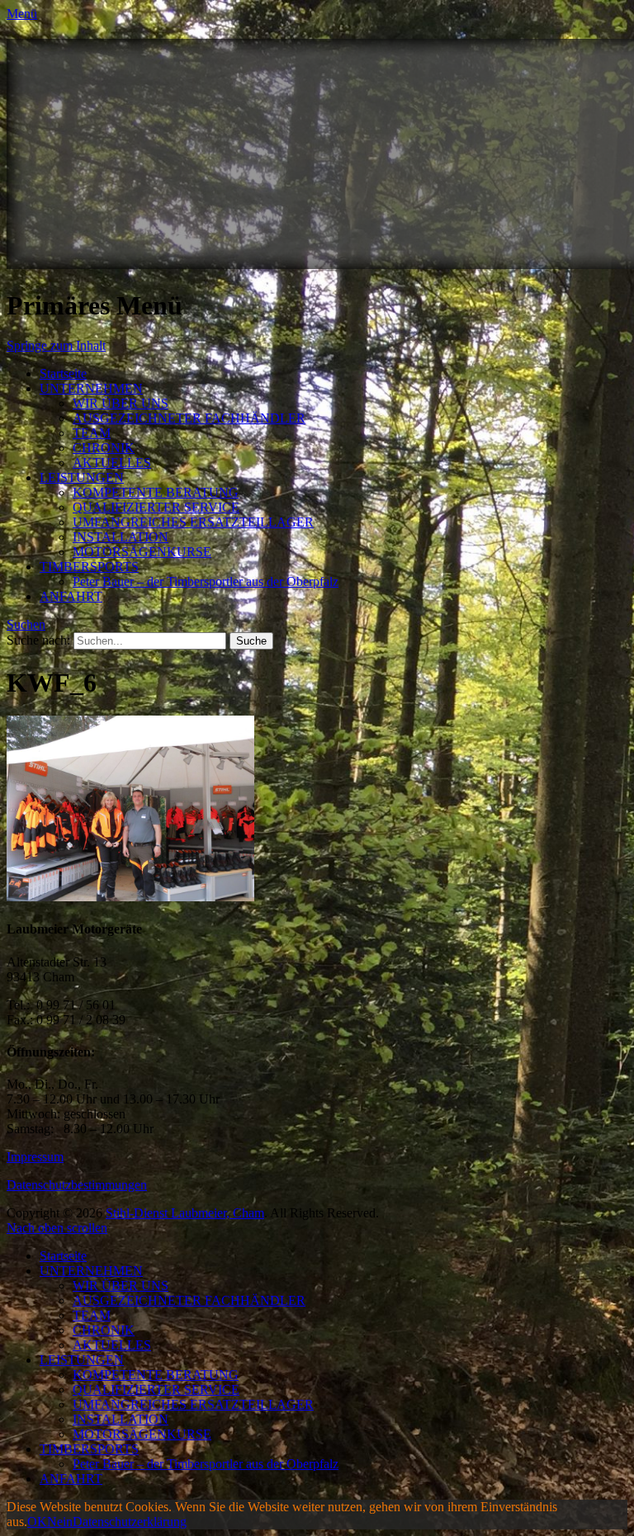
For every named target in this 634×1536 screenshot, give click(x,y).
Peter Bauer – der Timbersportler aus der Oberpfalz (205, 581)
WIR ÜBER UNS (120, 403)
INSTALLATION (120, 537)
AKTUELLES (112, 463)
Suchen (26, 624)
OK (37, 1522)
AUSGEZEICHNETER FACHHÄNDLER (189, 418)
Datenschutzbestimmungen (77, 1185)
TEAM (92, 433)
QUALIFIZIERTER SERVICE (156, 507)
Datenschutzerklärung (130, 1522)
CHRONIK (104, 448)
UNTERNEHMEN (91, 388)
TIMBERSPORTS (89, 567)
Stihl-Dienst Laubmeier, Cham (185, 1213)
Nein (60, 1522)
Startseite (63, 373)
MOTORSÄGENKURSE (142, 552)
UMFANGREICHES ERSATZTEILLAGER (193, 522)
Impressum (35, 1157)
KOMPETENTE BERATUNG (156, 492)
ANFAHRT (71, 596)
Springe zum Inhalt (56, 345)
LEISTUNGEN (82, 477)
